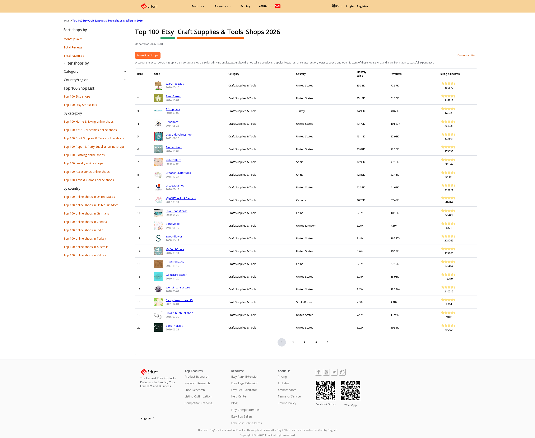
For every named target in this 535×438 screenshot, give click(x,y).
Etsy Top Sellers (242, 416)
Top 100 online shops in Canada (85, 222)
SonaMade (173, 224)
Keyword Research (197, 383)
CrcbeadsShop (175, 185)
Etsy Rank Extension (244, 376)
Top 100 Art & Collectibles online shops (90, 130)
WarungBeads (175, 83)
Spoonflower (174, 236)
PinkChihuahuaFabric (179, 313)
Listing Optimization (198, 396)
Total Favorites (74, 56)
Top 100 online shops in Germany (86, 213)
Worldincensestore (178, 287)
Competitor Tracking (198, 403)
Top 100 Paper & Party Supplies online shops (94, 147)
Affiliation (269, 6)
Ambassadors (287, 390)
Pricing (246, 6)
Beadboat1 (173, 122)
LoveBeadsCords (176, 211)
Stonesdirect (174, 147)
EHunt (67, 20)
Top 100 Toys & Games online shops (89, 180)
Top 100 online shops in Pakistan (86, 255)
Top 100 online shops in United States (89, 197)
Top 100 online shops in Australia (86, 247)
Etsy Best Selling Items (246, 423)
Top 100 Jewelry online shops (83, 163)
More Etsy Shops (147, 55)
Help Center (239, 396)
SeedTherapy (174, 326)
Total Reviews (73, 47)
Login (350, 6)
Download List (466, 55)
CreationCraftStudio (178, 173)
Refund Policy (287, 403)
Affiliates (283, 383)
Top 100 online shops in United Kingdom (91, 205)
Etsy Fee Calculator (244, 390)
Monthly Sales (73, 39)
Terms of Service (289, 396)
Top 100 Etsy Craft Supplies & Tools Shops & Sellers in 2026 (108, 20)
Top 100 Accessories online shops (87, 172)
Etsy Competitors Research (246, 410)
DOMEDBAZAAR (175, 262)
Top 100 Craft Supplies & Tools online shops (94, 138)
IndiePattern (173, 160)
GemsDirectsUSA (176, 275)
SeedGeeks (173, 96)
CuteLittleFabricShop (179, 134)
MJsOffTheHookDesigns (181, 198)
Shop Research (195, 390)
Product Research (197, 376)
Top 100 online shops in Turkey (85, 238)
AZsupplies (173, 109)
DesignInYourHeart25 (179, 300)
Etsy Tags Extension (244, 383)
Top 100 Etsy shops (77, 96)
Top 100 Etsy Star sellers (80, 105)
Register (362, 6)
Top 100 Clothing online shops (84, 155)
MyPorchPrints (175, 249)
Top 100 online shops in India (83, 230)
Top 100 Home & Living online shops (89, 121)
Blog (234, 403)
